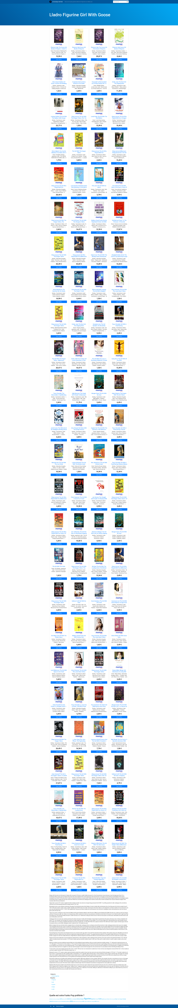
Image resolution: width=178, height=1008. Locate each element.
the (87, 1001)
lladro (53, 986)
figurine (54, 979)
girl (53, 982)
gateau (103, 999)
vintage (93, 1001)
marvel (51, 1001)
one (62, 1001)
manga (120, 999)
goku (106, 999)
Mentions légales (60, 1006)
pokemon (68, 1001)
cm (65, 999)
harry (108, 999)
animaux (54, 999)
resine (77, 1001)
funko (100, 999)
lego (116, 999)
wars (95, 1001)
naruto (59, 1001)
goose (53, 984)
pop (71, 1001)
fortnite (96, 999)
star (83, 1001)
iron (112, 999)
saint (79, 1001)
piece (64, 1001)
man (118, 999)
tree (90, 1001)
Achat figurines (55, 976)
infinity (110, 999)
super (85, 1001)
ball (61, 999)
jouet (114, 999)
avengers (58, 999)
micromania (55, 1001)
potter (74, 1001)
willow (98, 1001)
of (60, 1001)
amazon (51, 999)
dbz (72, 999)
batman (63, 999)
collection (69, 999)
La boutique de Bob (57, 1)
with (53, 989)
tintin (89, 1001)
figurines (93, 999)
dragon (82, 999)
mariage (124, 999)
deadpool (75, 999)
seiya (81, 1001)
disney (78, 999)
